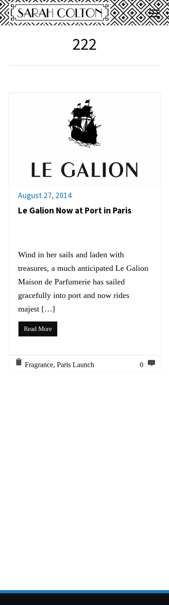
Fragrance (39, 365)
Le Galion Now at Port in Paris (75, 210)
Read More (38, 328)
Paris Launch (75, 365)
